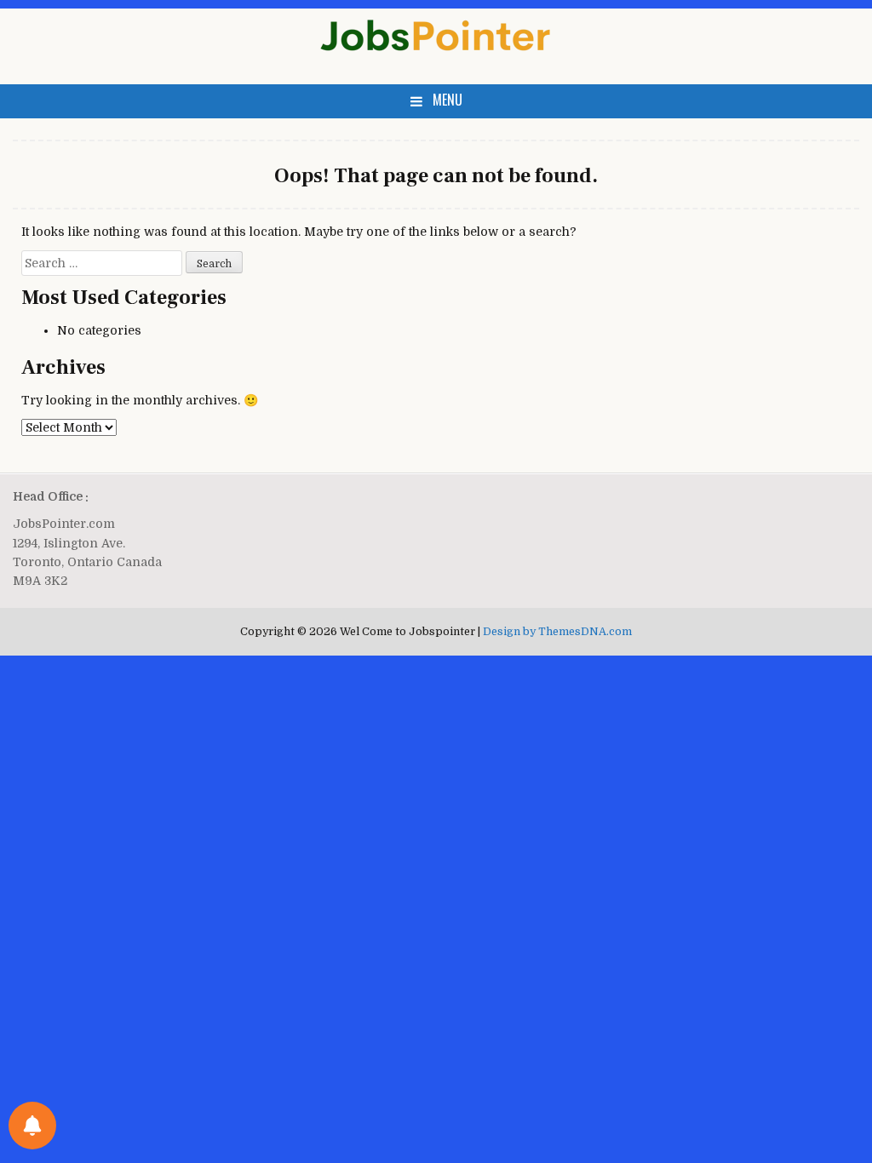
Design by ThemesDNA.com (557, 632)
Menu (447, 99)
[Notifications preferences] (32, 1125)
